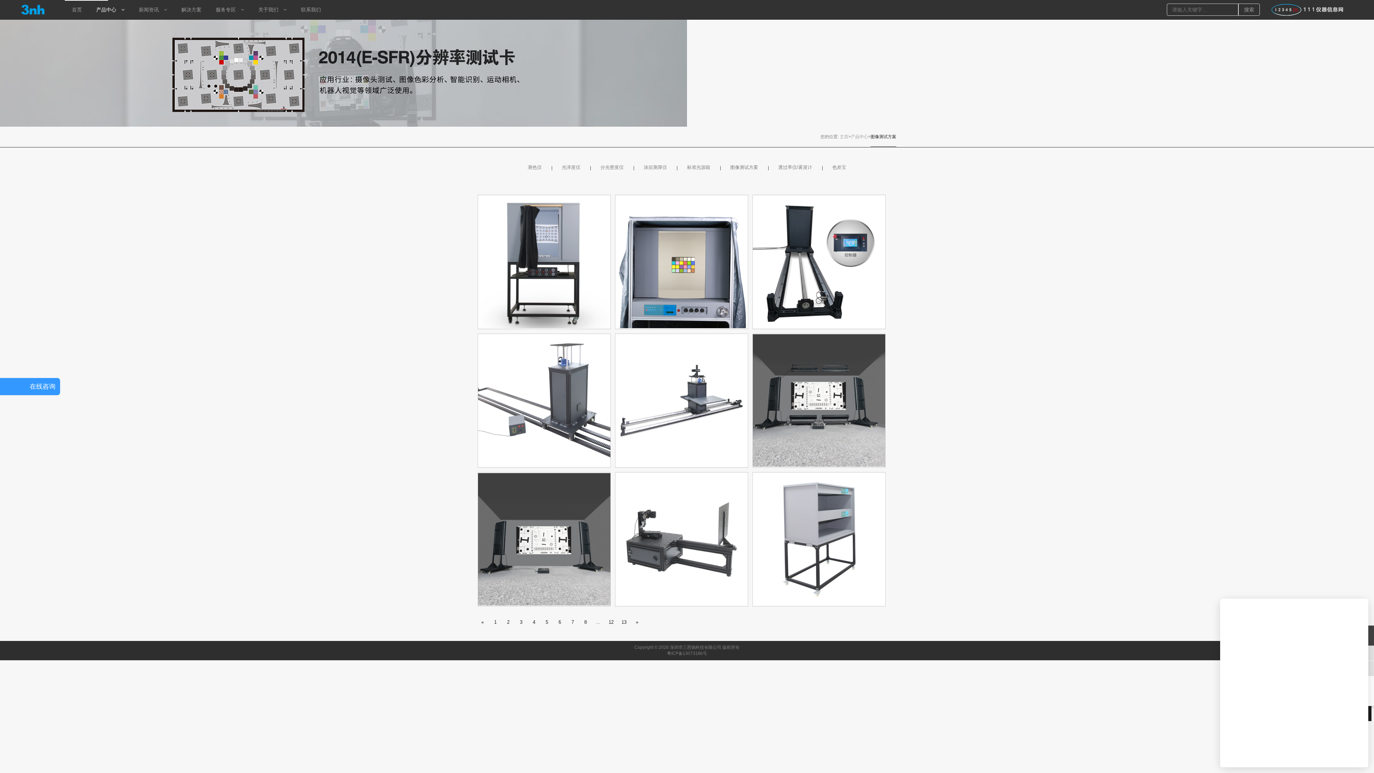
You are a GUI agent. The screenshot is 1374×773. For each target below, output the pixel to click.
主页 (844, 136)
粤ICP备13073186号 (687, 653)
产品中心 (859, 136)
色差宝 (839, 167)
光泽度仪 (571, 167)
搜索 (1249, 10)
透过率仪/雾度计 (795, 167)
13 (624, 622)
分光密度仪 (612, 167)
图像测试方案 (883, 136)
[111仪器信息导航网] (1307, 10)
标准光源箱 (698, 167)
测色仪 (535, 167)
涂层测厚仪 (655, 167)
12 (611, 622)
